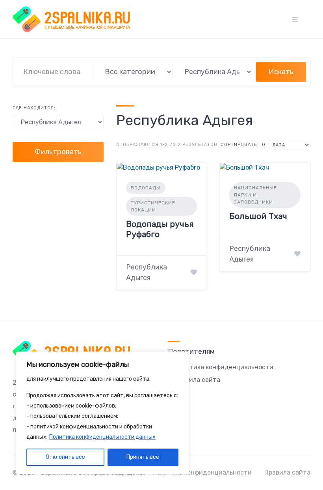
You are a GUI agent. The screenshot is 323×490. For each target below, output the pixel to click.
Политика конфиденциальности (223, 367)
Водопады (146, 188)
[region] (102, 413)
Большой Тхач (258, 216)
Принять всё (142, 457)
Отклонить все (65, 457)
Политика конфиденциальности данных (102, 437)
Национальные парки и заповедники (255, 195)
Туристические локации (153, 206)
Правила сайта (197, 379)
